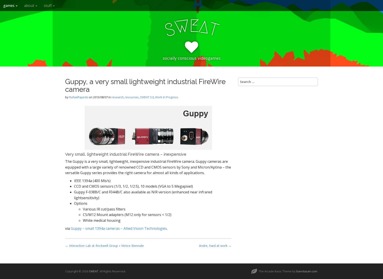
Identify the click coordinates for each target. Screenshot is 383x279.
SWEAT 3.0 (147, 97)
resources (132, 97)
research (117, 97)
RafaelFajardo (78, 97)
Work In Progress (166, 97)
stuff (48, 5)
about (29, 5)
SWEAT (93, 271)
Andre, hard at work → (215, 246)
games (9, 5)
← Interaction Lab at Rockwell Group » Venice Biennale (104, 246)
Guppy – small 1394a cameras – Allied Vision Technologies (119, 228)
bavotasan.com (306, 271)
